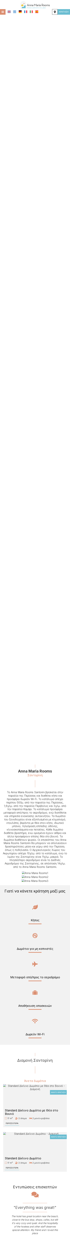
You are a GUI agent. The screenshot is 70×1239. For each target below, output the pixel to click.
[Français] (25, 12)
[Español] (37, 12)
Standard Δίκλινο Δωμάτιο (23, 1158)
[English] (9, 12)
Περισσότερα (12, 1123)
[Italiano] (31, 12)
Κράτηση (64, 12)
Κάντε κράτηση (58, 1092)
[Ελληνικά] (14, 12)
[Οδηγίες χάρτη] (55, 12)
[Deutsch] (20, 12)
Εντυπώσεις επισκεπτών (35, 1187)
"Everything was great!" (35, 1207)
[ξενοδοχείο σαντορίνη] (35, 4)
